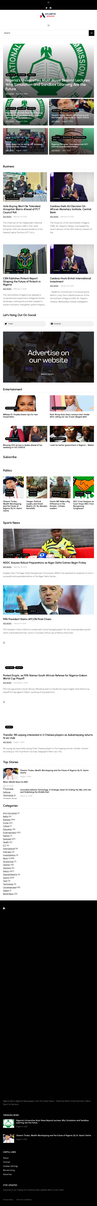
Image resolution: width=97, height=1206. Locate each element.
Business (19, 196)
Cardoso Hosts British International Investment (70, 280)
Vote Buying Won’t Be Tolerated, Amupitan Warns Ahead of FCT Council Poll (22, 209)
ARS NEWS (10, 94)
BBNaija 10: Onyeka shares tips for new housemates (20, 415)
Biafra (5, 816)
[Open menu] (48, 2)
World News (8, 894)
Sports (26, 555)
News (30, 140)
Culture (6, 826)
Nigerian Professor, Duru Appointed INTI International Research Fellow (70, 145)
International (79, 137)
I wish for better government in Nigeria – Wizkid (72, 445)
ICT (4, 845)
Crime (5, 823)
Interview (7, 852)
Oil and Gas (8, 861)
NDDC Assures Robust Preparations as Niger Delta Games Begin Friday (44, 562)
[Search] (91, 33)
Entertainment (12, 408)
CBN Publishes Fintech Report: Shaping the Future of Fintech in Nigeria (22, 281)
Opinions (31, 75)
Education (11, 75)
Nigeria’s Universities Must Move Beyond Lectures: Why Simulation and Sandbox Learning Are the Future (48, 84)
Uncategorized (12, 198)
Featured (21, 75)
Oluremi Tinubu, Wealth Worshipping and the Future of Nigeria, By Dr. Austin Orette (70, 116)
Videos (6, 890)
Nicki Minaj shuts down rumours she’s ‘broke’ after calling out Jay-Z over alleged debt (70, 415)
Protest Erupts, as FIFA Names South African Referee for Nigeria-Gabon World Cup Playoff (45, 677)
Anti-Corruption (10, 813)
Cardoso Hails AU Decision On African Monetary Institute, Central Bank (70, 209)
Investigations (9, 855)
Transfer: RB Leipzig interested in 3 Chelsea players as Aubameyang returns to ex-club (48, 736)
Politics (74, 111)
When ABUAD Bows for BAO (15, 782)
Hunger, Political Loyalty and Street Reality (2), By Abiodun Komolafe (36, 505)
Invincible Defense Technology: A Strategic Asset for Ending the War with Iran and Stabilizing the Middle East (55, 791)
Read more (61, 197)
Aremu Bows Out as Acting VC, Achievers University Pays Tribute (24, 145)
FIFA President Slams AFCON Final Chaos (27, 619)
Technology (8, 884)
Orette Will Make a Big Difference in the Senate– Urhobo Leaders (60, 505)
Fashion (6, 836)
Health (6, 842)
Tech (5, 881)
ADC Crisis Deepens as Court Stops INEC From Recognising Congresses (83, 505)
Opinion (66, 111)
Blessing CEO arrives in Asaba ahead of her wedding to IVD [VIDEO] (22, 446)
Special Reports (10, 874)
